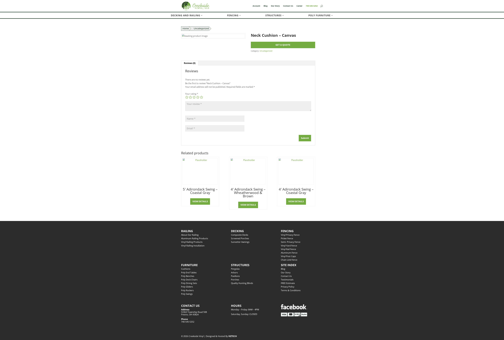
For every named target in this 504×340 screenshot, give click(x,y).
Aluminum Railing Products (194, 238)
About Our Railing (190, 234)
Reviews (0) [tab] (189, 63)
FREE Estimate (288, 283)
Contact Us (288, 6)
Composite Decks (239, 234)
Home (186, 28)
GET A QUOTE (282, 44)
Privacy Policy (287, 286)
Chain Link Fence (289, 259)
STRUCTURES (273, 15)
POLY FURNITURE (319, 15)
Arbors (234, 272)
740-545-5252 (312, 6)
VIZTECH (232, 336)
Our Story (275, 6)
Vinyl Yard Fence (289, 245)
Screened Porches (240, 238)
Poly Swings (187, 293)
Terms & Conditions (291, 290)
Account (256, 6)
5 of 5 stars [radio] (201, 97)
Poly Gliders (187, 286)
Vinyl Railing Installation (192, 245)
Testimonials (287, 279)
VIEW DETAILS (200, 201)
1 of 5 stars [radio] (186, 97)
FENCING (232, 15)
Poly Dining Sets (189, 283)
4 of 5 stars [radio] (197, 97)
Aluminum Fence (289, 252)
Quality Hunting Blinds (242, 283)
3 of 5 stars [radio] (194, 97)
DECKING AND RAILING (185, 15)
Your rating (191, 93)
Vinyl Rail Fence (288, 249)
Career (299, 6)
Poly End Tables (189, 272)
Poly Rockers (187, 290)
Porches (235, 279)
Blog (265, 6)
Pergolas (235, 268)
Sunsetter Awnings (240, 242)
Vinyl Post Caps (288, 256)
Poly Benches (187, 276)
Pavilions (235, 276)
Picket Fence (287, 238)
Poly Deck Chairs (189, 279)
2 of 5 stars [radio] (190, 97)
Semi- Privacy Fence (290, 242)
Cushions (185, 268)
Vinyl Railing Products (192, 242)
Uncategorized (201, 28)
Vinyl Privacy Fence (290, 234)
